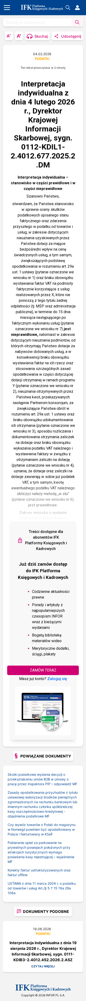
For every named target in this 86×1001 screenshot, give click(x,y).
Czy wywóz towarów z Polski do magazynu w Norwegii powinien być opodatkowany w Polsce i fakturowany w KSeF (41, 829)
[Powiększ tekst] (19, 36)
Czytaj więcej (43, 966)
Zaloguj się (57, 678)
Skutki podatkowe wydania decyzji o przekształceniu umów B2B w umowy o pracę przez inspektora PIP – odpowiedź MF (42, 779)
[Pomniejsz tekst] (9, 36)
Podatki (42, 59)
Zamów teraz (43, 670)
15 (55, 888)
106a (12, 893)
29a (68, 888)
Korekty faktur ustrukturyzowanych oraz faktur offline (39, 872)
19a (61, 888)
